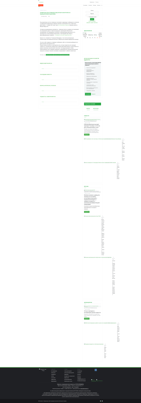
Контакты (98, 5)
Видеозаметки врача (46, 63)
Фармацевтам (88, 302)
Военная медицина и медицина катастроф (90, 74)
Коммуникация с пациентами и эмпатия (92, 82)
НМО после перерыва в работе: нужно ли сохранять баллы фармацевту (118, 334)
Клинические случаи (68, 381)
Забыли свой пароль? (92, 22)
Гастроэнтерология (68, 379)
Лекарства (53, 372)
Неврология (53, 379)
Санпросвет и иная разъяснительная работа (91, 85)
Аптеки (52, 376)
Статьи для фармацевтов (69, 372)
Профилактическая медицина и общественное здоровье (91, 79)
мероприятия (88, 30)
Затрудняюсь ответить (90, 90)
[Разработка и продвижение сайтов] (100, 401)
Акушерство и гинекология (69, 376)
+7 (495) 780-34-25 (68, 388)
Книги (88, 108)
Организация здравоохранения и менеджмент (90, 70)
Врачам (86, 186)
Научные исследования (90, 67)
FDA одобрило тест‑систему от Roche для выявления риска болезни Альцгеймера (123, 151)
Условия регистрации (81, 380)
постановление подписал (63, 25)
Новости (86, 115)
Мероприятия (53, 381)
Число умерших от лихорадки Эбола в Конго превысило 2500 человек (118, 172)
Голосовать (88, 94)
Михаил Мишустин (49, 54)
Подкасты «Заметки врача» (48, 96)
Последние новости (46, 74)
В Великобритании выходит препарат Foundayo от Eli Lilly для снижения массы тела (92, 126)
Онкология (53, 377)
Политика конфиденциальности (81, 378)
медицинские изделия (65, 54)
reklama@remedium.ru (84, 388)
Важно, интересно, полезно (48, 85)
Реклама (94, 5)
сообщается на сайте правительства (63, 35)
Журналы (96, 108)
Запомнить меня (92, 16)
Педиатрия (66, 374)
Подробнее (87, 134)
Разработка (53, 374)
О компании (85, 5)
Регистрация (92, 21)
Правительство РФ (57, 54)
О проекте (90, 5)
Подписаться (92, 2)
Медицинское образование (91, 76)
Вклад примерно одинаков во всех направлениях (92, 88)
